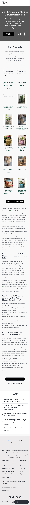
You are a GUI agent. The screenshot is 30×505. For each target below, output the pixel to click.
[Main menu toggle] (26, 2)
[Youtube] (17, 497)
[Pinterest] (20, 497)
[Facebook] (10, 497)
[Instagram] (13, 497)
